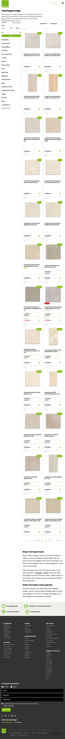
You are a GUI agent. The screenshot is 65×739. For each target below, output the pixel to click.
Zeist (47, 676)
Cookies (33, 733)
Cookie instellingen (22, 735)
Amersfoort (49, 663)
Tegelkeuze (28, 625)
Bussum (48, 674)
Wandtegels (7, 625)
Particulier (6, 686)
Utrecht (46, 573)
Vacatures (48, 646)
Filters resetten (16, 22)
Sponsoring (49, 640)
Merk (3, 83)
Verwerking (7, 657)
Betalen (27, 646)
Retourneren (28, 653)
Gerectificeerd (6, 79)
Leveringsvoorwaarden (16, 733)
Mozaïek (6, 630)
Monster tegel (7, 651)
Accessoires (7, 638)
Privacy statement (42, 733)
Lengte (4, 94)
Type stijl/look (6, 47)
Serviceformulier (29, 640)
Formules (48, 630)
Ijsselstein (48, 671)
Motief (4, 61)
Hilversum (49, 665)
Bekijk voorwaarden (9, 705)
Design (27, 627)
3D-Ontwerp (7, 646)
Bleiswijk (38, 573)
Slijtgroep (5, 76)
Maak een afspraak (9, 644)
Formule (4, 58)
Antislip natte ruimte (8, 90)
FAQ (26, 642)
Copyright (12, 735)
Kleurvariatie (6, 65)
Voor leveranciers (51, 642)
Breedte (4, 97)
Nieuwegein (49, 669)
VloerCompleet (8, 648)
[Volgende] (60, 541)
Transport (6, 655)
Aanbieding (5, 40)
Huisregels (49, 636)
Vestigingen (49, 632)
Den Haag (49, 659)
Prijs (3, 25)
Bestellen (27, 644)
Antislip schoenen (7, 87)
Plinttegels (7, 636)
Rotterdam (49, 655)
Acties (47, 627)
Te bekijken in (6, 105)
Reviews (27, 657)
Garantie (27, 655)
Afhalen (27, 648)
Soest (47, 678)
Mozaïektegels (8, 632)
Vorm (3, 68)
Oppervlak (5, 72)
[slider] (2, 32)
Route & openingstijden (52, 638)
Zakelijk (48, 644)
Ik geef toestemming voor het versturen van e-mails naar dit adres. (21, 704)
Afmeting (4, 50)
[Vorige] (25, 541)
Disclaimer (26, 733)
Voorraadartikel (6, 54)
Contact (27, 638)
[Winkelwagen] (59, 3)
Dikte (3, 101)
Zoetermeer (49, 661)
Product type (6, 43)
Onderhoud (28, 632)
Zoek (11, 35)
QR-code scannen (51, 634)
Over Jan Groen (50, 625)
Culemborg (49, 667)
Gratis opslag (7, 653)
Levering (27, 651)
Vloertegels (7, 627)
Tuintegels (6, 634)
